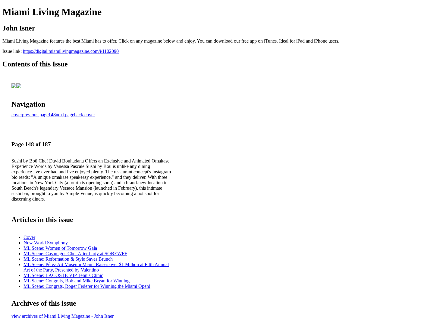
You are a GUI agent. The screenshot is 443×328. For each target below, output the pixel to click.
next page (65, 114)
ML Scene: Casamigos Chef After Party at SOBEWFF (75, 253)
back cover (84, 114)
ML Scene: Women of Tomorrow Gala (60, 248)
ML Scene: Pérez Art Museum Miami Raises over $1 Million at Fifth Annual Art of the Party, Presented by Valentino (96, 267)
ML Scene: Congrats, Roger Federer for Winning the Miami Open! (87, 286)
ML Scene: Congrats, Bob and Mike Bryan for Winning (77, 280)
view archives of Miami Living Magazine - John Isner (62, 316)
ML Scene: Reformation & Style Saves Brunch (68, 259)
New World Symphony (46, 242)
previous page (35, 114)
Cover (29, 237)
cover (16, 114)
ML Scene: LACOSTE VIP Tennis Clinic (63, 275)
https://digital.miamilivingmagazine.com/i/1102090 (71, 51)
